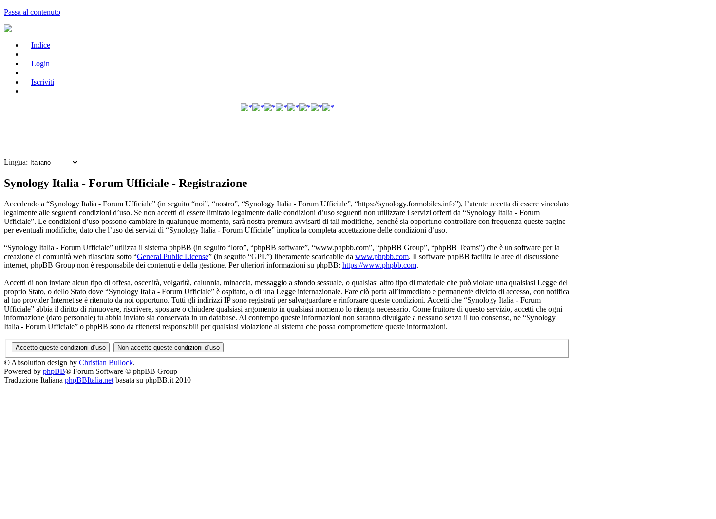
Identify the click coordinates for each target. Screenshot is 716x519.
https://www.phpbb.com (379, 265)
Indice (40, 45)
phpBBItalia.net (89, 380)
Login (40, 63)
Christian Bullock (106, 362)
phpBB (54, 371)
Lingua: (16, 162)
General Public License (172, 256)
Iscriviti (42, 82)
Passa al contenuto (32, 12)
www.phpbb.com (382, 256)
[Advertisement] (287, 135)
